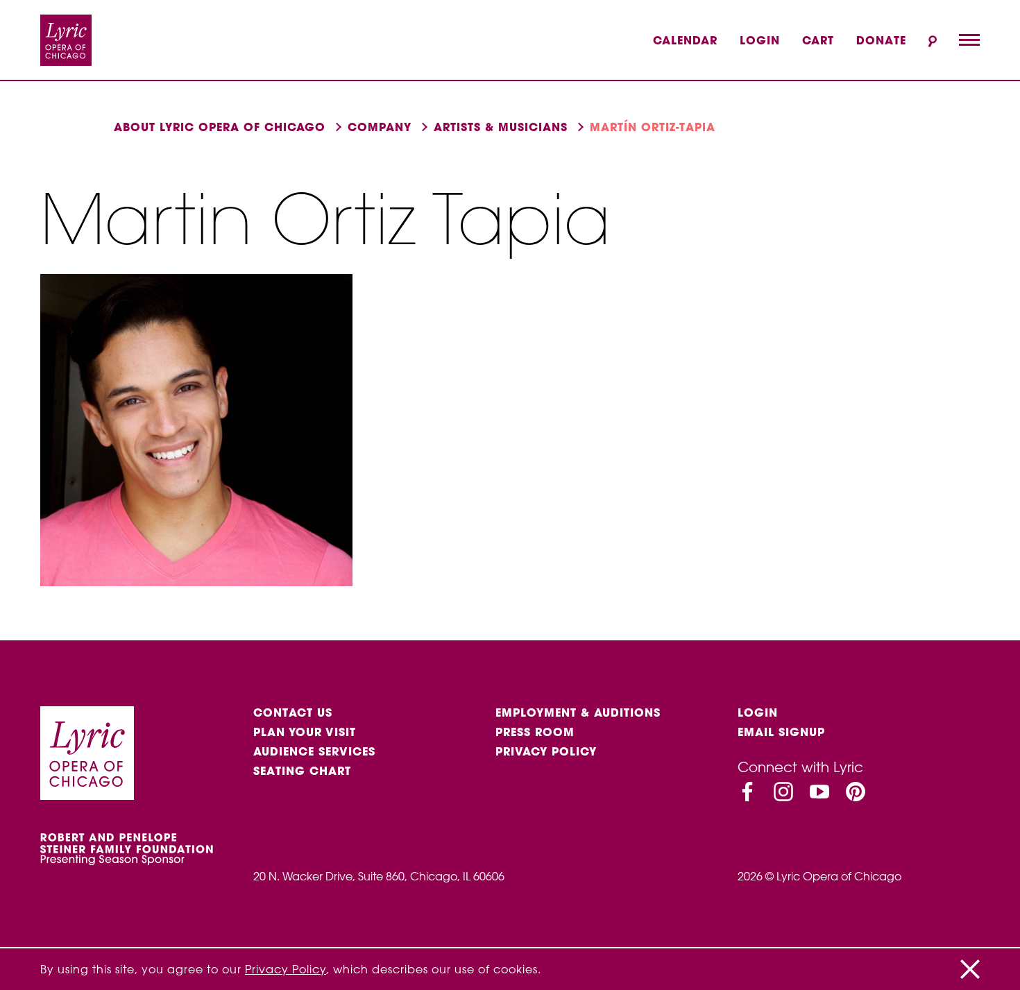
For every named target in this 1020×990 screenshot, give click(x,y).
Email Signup (781, 732)
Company (379, 127)
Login (760, 40)
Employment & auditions (578, 712)
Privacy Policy (546, 751)
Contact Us (292, 712)
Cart (818, 40)
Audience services (314, 751)
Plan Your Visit (304, 732)
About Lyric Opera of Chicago (219, 127)
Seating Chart (302, 770)
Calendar (685, 40)
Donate (881, 40)
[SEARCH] (932, 41)
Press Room (535, 732)
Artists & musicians (501, 127)
